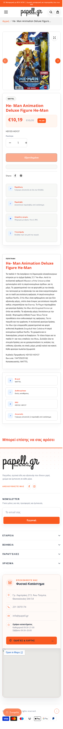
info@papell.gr (21, 619)
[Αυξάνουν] (26, 142)
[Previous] (5, 60)
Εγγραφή (31, 520)
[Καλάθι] (58, 12)
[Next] (57, 60)
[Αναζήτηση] (51, 12)
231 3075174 (19, 610)
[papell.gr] (31, 12)
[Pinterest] (21, 176)
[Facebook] (15, 176)
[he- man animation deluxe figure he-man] (54, 37)
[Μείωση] (10, 142)
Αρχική (5, 21)
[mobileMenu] (6, 12)
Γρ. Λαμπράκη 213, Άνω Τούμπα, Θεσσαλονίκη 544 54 (30, 600)
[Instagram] (34, 486)
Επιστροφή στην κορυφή (55, 714)
